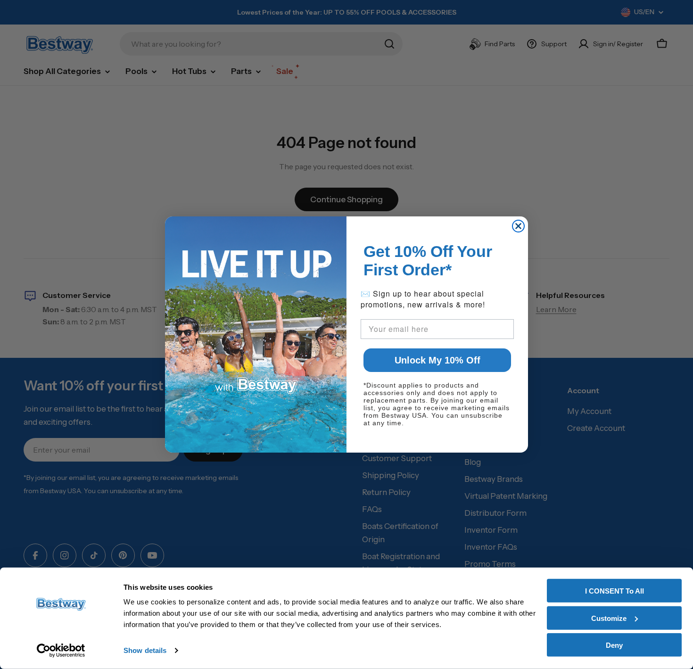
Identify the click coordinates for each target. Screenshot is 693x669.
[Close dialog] (518, 226)
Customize (609, 618)
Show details (145, 650)
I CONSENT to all (614, 591)
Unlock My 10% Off (437, 360)
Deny (614, 645)
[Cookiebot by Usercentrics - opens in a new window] (61, 651)
